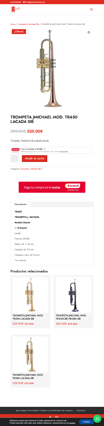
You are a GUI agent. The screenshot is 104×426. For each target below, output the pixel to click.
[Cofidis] (52, 192)
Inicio (12, 24)
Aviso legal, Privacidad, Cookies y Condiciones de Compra (44, 410)
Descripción (21, 204)
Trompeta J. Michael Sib (28, 24)
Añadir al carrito (34, 158)
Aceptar (86, 421)
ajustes (72, 423)
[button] (89, 32)
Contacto (80, 410)
